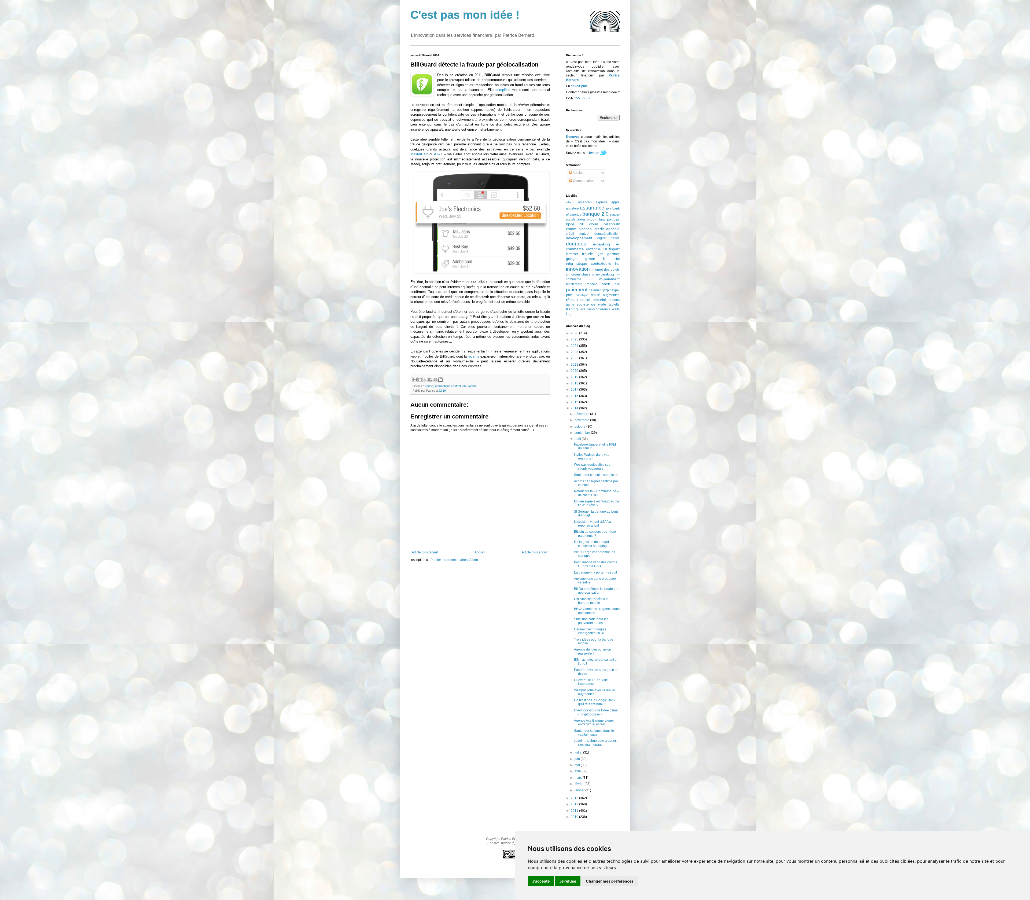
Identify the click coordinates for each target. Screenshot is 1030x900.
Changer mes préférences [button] (610, 881)
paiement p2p (599, 290)
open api (611, 284)
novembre (582, 420)
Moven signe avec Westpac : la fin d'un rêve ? (596, 503)
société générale (591, 304)
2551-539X (582, 98)
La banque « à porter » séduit (595, 572)
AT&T (438, 154)
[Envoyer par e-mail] (415, 379)
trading (572, 309)
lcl (593, 274)
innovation (578, 269)
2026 (575, 333)
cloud (593, 224)
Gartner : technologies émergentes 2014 (590, 631)
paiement (576, 289)
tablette (614, 304)
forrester (572, 254)
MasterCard (419, 154)
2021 (575, 364)
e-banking (601, 244)
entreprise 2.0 (596, 249)
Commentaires (583, 181)
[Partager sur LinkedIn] (440, 379)
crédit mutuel (577, 234)
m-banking (605, 274)
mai (578, 765)
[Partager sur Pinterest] (435, 379)
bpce (570, 224)
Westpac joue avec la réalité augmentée (594, 692)
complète (502, 90)
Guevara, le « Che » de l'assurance (591, 682)
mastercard (574, 284)
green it (595, 258)
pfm (569, 295)
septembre (583, 433)
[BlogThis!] (420, 379)
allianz (570, 202)
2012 (575, 804)
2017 (575, 389)
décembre (582, 414)
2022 (575, 358)
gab (600, 254)
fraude (429, 386)
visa (583, 309)
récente (473, 356)
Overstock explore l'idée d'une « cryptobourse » (596, 712)
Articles (577, 173)
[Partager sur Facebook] (430, 379)
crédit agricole (607, 229)
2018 (575, 383)
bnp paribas (609, 219)
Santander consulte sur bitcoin (596, 475)
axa (608, 208)
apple (615, 202)
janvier (580, 790)
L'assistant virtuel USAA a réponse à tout (592, 523)
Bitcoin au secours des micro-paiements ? (595, 533)
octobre (580, 426)
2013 (575, 798)
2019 (575, 377)
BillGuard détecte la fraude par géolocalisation (596, 590)
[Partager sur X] (425, 379)
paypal (615, 290)
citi (582, 224)
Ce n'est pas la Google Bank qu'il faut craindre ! (594, 702)
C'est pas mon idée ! (465, 15)
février (579, 784)
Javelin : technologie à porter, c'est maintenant (595, 742)
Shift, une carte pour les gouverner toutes (591, 621)
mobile (472, 386)
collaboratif (612, 224)
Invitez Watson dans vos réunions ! (591, 456)
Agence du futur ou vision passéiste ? (592, 651)
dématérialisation (607, 234)
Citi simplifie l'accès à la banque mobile (591, 601)
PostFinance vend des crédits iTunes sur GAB (595, 564)
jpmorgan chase (578, 274)
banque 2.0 (595, 214)
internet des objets (606, 269)
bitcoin (592, 219)
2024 (575, 346)
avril (578, 771)
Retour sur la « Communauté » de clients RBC (596, 493)
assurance (592, 208)
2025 (575, 339)
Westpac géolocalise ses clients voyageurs (592, 466)
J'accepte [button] (541, 881)
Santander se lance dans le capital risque (594, 732)
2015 (575, 402)
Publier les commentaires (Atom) (454, 560)
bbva (581, 219)
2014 (575, 408)
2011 (575, 811)
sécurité (599, 299)
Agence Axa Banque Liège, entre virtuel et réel (594, 722)
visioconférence (598, 309)
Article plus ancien (535, 552)
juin (578, 759)
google (571, 258)
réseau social (578, 299)
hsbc (616, 259)
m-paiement (609, 279)
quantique (582, 295)
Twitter (593, 153)
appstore (572, 208)
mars (579, 778)
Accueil (479, 552)
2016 (575, 396)
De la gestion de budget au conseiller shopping (593, 544)
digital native (608, 238)
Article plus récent (425, 552)
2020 (575, 371)
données (576, 244)
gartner (613, 254)
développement (579, 238)
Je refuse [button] (567, 881)
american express (592, 202)
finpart (614, 249)
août (578, 439)
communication (579, 229)
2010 (575, 817)
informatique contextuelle (451, 386)
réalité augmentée (605, 295)
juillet (579, 752)
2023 (575, 352)
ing (617, 264)
